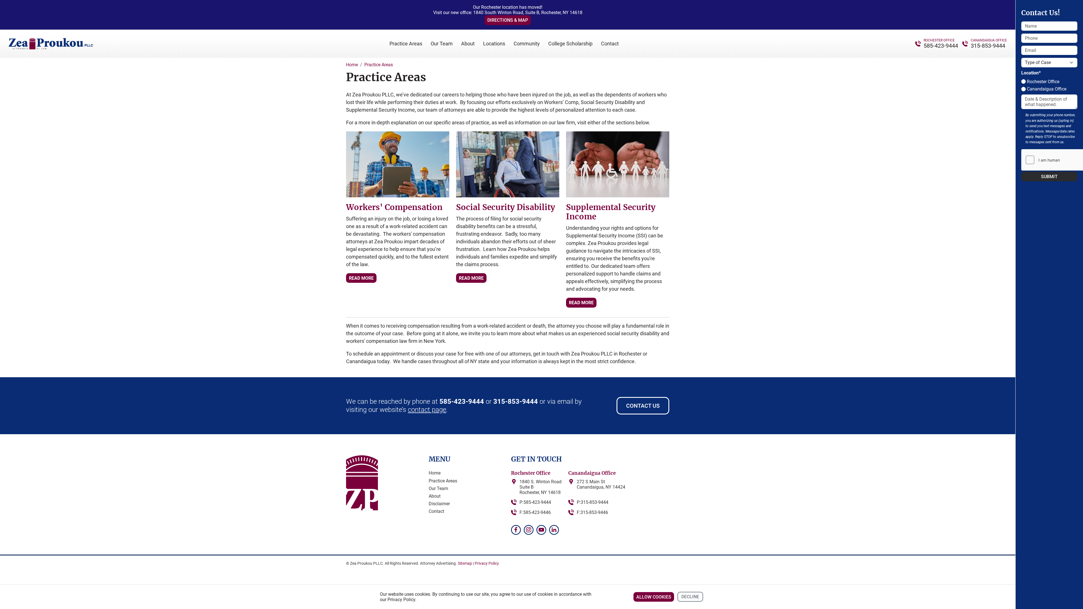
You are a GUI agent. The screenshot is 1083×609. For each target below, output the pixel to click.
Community (527, 44)
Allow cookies (653, 597)
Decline (690, 596)
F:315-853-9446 (592, 512)
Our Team (442, 44)
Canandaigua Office (1046, 89)
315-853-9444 (988, 45)
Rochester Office (1042, 81)
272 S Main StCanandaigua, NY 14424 (601, 484)
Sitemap (465, 563)
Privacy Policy (487, 563)
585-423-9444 (941, 45)
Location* (1031, 73)
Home (435, 473)
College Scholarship (570, 44)
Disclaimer (439, 503)
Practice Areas (405, 44)
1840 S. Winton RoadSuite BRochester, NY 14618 (541, 487)
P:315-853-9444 (592, 502)
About (468, 44)
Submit (1049, 176)
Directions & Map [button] (507, 20)
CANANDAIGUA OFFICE (989, 40)
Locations (494, 44)
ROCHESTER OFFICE (939, 40)
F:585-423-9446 (535, 512)
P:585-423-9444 (535, 502)
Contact (610, 44)
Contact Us (643, 405)
